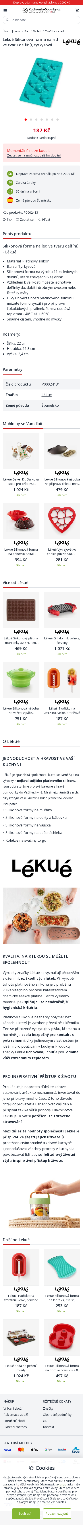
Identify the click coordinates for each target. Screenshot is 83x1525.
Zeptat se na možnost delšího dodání (34, 155)
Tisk (9, 219)
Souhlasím (26, 1513)
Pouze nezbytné (57, 1513)
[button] (25, 118)
